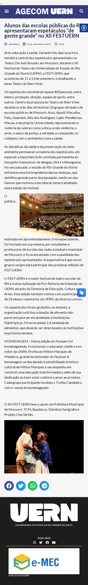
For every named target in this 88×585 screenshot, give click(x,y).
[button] (6, 10)
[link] (44, 11)
